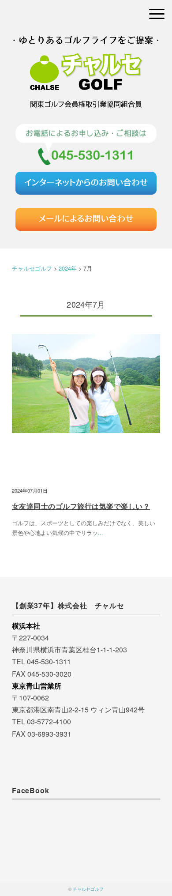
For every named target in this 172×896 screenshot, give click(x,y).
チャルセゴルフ (88, 889)
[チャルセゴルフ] (86, 46)
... (100, 532)
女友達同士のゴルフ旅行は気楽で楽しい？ (81, 506)
